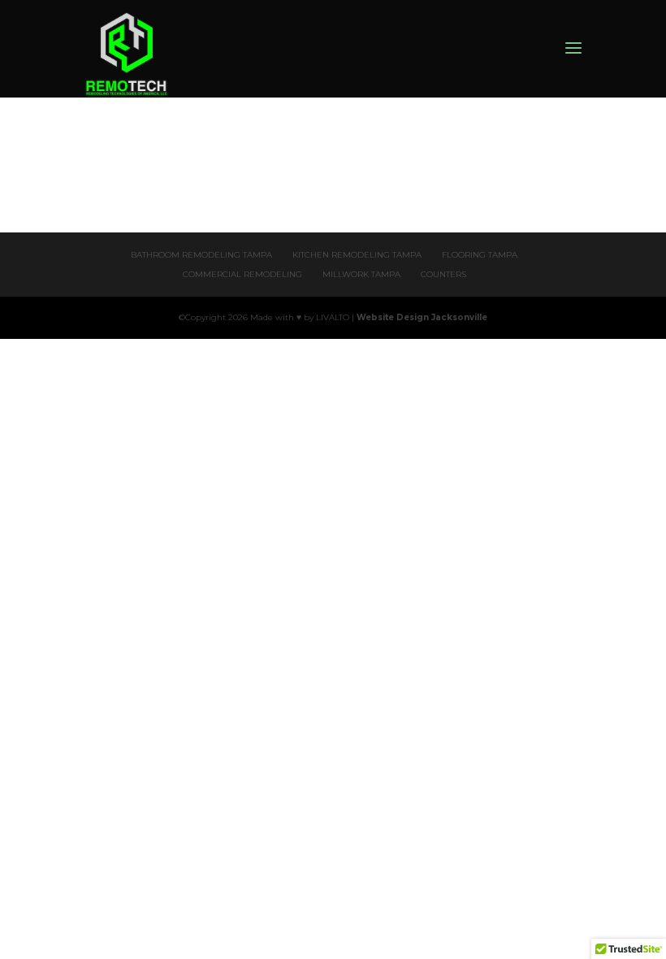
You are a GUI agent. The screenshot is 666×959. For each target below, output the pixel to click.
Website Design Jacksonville (422, 317)
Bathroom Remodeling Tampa (201, 255)
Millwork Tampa (361, 274)
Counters (443, 274)
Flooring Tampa (479, 255)
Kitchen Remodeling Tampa (357, 255)
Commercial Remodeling (242, 274)
